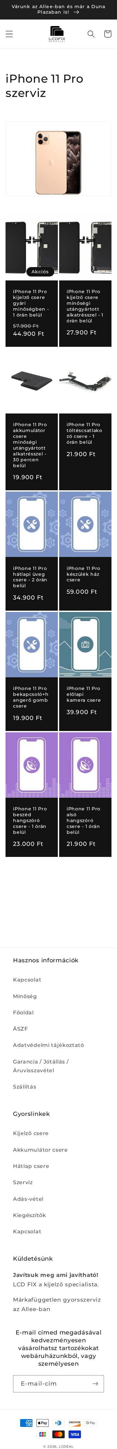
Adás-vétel (28, 1199)
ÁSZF (20, 1028)
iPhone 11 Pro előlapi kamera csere (84, 694)
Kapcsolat (27, 979)
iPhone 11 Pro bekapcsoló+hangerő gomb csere (30, 697)
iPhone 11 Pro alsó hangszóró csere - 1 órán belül (83, 820)
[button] (9, 34)
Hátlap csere (31, 1166)
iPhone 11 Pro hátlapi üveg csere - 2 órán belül (30, 577)
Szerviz (23, 1182)
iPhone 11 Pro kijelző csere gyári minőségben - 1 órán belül (31, 303)
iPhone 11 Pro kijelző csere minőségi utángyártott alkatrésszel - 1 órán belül (85, 306)
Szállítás (24, 1086)
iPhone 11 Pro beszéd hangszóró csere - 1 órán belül (30, 820)
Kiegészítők (29, 1215)
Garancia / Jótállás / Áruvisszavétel (41, 1066)
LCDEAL (66, 1446)
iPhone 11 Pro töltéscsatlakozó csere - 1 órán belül (84, 433)
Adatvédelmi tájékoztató (48, 1045)
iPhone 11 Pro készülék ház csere (83, 574)
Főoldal (23, 1012)
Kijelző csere (31, 1133)
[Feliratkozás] (95, 1384)
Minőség (25, 996)
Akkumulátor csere (40, 1149)
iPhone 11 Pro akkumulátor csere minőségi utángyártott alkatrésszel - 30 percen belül (30, 445)
